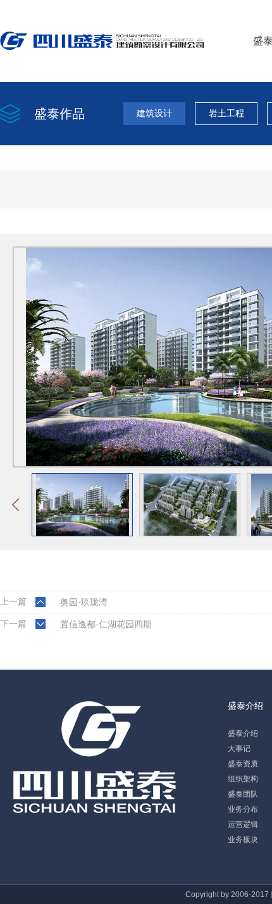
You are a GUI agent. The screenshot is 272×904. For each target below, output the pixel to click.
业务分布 (243, 809)
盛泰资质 (243, 763)
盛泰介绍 (245, 706)
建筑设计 (154, 113)
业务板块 (243, 839)
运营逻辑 (243, 824)
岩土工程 (226, 113)
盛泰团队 (243, 794)
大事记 (239, 748)
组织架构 (243, 778)
